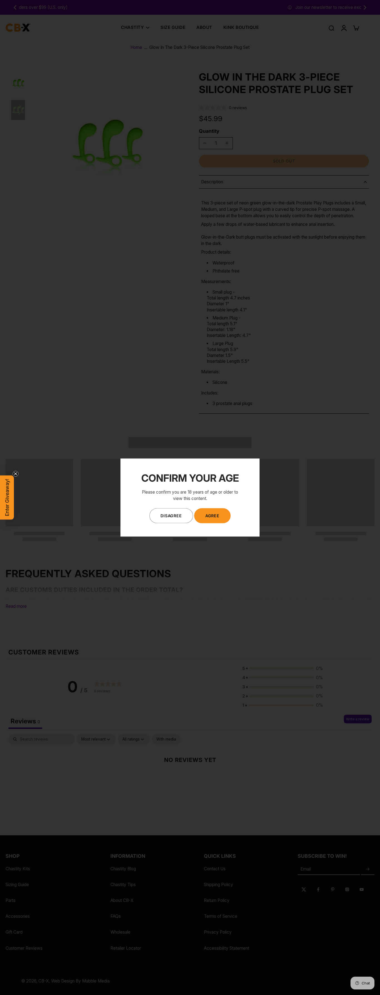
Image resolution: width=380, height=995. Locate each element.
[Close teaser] (15, 474)
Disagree (171, 515)
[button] (7, 498)
